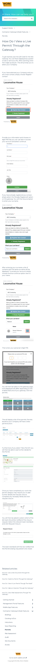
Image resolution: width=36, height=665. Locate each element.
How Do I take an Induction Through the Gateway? (17, 588)
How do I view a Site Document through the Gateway (15, 573)
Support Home (7, 28)
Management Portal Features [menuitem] (13, 603)
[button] (32, 600)
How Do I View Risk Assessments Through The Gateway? (16, 593)
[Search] (32, 18)
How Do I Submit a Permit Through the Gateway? (17, 579)
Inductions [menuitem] (8, 622)
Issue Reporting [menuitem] (10, 626)
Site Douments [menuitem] (10, 641)
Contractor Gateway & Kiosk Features (15, 32)
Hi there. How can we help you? (18, 14)
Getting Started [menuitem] (8, 600)
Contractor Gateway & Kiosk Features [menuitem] (16, 611)
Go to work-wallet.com (17, 658)
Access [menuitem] (7, 645)
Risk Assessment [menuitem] (10, 633)
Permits (5, 36)
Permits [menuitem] (8, 630)
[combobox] (16, 18)
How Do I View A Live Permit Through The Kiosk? (17, 583)
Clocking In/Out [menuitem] (10, 618)
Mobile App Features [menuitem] (10, 607)
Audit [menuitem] (7, 637)
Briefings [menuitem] (8, 615)
